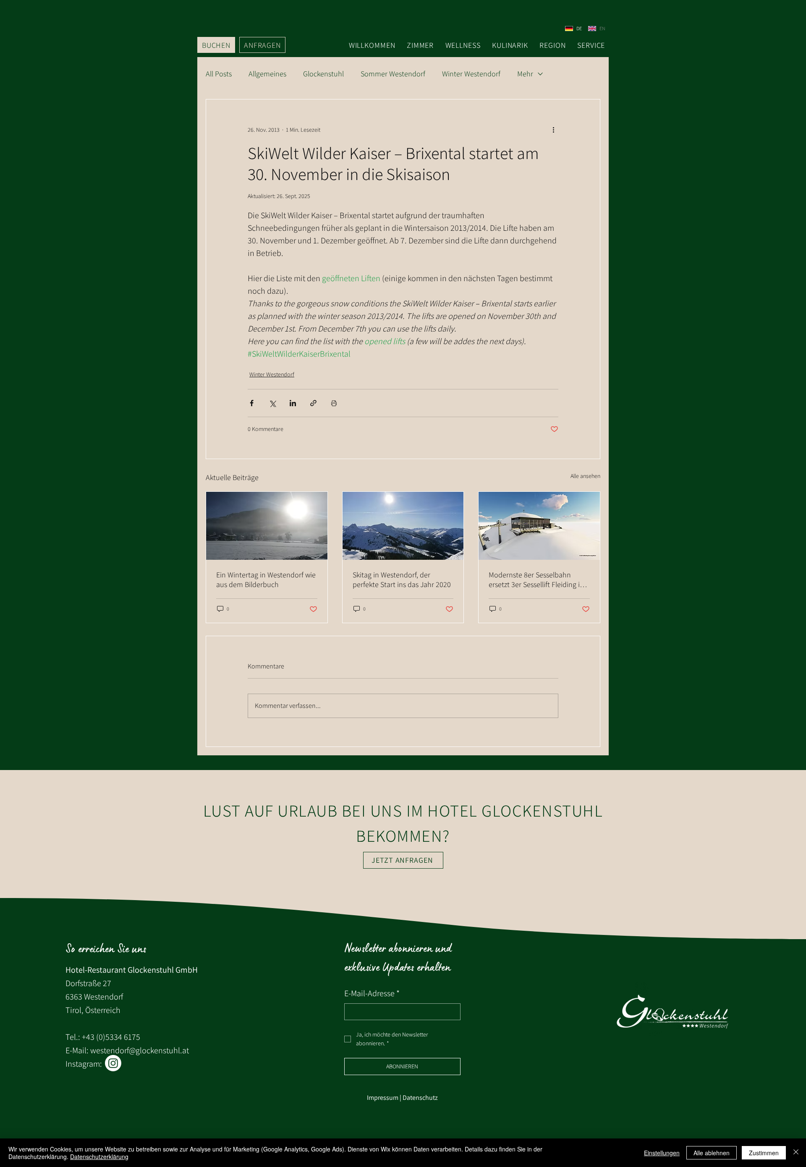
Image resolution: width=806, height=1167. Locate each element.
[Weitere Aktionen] (553, 130)
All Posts (219, 73)
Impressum (382, 1097)
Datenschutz (420, 1097)
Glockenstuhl (323, 73)
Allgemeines (267, 73)
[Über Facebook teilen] (252, 403)
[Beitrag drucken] (334, 403)
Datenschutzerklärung (99, 1156)
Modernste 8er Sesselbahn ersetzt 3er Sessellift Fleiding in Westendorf (536, 579)
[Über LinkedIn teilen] (293, 403)
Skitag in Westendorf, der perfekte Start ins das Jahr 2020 (402, 579)
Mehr (525, 73)
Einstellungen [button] (662, 1153)
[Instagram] (113, 1063)
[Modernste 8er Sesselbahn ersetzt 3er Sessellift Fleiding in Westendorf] (539, 526)
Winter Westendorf (471, 73)
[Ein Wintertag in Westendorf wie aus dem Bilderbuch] (266, 526)
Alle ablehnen (711, 1153)
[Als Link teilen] (313, 403)
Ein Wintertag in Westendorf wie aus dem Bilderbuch (266, 579)
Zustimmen (764, 1153)
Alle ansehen (585, 476)
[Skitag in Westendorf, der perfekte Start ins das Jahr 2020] (403, 526)
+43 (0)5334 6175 (111, 1036)
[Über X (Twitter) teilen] (272, 403)
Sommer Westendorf (393, 73)
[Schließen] (796, 1152)
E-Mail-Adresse (372, 993)
